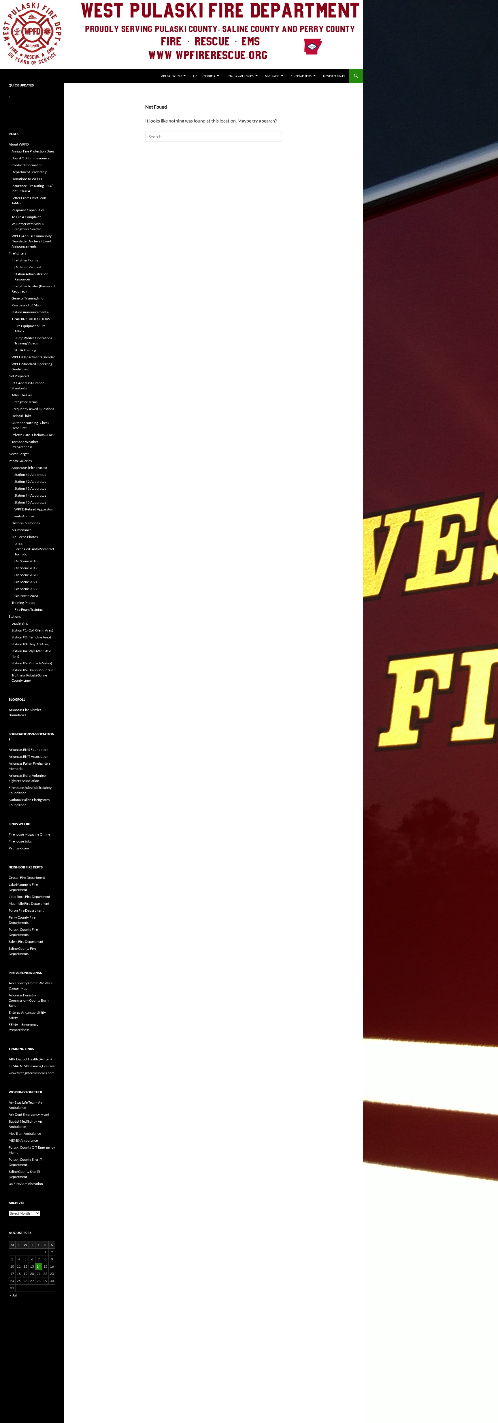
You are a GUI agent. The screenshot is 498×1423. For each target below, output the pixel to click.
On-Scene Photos (25, 537)
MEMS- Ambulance (23, 1140)
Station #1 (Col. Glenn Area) (32, 630)
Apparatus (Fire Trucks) (29, 467)
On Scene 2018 (25, 561)
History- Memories (26, 523)
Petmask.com (19, 848)
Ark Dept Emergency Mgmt (29, 1114)
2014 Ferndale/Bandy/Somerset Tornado (34, 549)
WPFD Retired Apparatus (33, 509)
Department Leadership (29, 172)
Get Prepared (204, 76)
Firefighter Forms (25, 260)
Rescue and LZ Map (26, 305)
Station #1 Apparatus (30, 474)
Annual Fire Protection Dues (33, 151)
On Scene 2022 (25, 589)
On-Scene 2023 (26, 595)
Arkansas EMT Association (28, 756)
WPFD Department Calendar (33, 357)
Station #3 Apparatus (30, 488)
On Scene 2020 (25, 575)
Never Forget (334, 76)
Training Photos (23, 602)
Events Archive (23, 516)
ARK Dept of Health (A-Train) (30, 1059)
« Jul (13, 1295)
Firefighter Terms (24, 402)
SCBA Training (25, 350)
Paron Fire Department (26, 910)
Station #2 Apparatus (30, 481)
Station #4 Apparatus (30, 495)
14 (39, 1266)
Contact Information (27, 165)
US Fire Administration (26, 1183)
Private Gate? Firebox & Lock (33, 435)
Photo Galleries (240, 76)
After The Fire (22, 395)
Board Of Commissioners (31, 158)
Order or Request (27, 267)
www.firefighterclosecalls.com (31, 1073)
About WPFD (171, 76)
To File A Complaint (26, 217)
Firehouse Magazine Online (29, 834)
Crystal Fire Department (27, 877)
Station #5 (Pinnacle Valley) (32, 663)
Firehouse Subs (20, 841)
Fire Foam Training (28, 609)
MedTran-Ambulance (25, 1133)
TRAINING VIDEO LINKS (31, 319)
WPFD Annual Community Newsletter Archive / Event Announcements (32, 241)
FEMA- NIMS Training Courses (31, 1066)
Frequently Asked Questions (33, 409)
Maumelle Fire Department (29, 903)
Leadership (20, 623)
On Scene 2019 (25, 568)
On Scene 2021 (25, 582)
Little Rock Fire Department (29, 896)
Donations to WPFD (27, 179)
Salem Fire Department (26, 941)
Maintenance (21, 530)
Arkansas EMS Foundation (28, 749)
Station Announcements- (30, 312)
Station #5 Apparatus (30, 502)
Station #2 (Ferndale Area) (31, 637)
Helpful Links (21, 416)
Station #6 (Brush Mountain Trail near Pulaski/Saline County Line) (32, 675)
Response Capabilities (28, 210)
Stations (272, 76)
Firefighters (301, 76)
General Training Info (28, 298)
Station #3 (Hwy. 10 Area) (31, 644)
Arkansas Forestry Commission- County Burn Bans (29, 1000)
